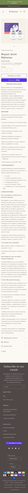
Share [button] (4, 351)
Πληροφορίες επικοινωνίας (20, 487)
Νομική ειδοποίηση (15, 489)
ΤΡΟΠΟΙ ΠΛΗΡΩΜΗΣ (8, 418)
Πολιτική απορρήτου (8, 484)
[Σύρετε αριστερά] (10, 46)
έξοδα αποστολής (18, 63)
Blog (4, 396)
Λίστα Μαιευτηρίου (8, 399)
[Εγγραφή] (23, 387)
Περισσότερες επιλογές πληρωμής (14, 83)
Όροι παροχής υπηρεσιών (19, 484)
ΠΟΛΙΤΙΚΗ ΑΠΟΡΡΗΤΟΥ (9, 415)
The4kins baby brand (10, 480)
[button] (3, 11)
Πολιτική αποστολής (8, 487)
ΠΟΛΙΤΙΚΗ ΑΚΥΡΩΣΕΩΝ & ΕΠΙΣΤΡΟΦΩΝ (10, 410)
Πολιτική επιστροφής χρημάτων (16, 482)
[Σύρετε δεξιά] (17, 46)
